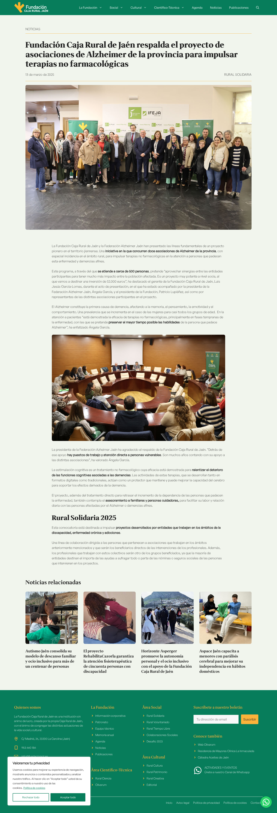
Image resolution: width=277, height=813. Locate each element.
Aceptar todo (68, 797)
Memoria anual (104, 735)
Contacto (257, 803)
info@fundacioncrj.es (34, 756)
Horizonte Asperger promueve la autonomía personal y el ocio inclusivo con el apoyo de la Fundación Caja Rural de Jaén (166, 661)
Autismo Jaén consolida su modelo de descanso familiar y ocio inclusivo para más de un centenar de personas (50, 659)
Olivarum (101, 785)
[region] (49, 781)
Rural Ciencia (103, 778)
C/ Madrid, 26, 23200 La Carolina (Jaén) (45, 739)
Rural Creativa (155, 778)
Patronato (101, 722)
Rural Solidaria (238, 74)
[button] (257, 7)
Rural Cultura (155, 765)
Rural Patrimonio (157, 772)
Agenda (197, 7)
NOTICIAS (32, 29)
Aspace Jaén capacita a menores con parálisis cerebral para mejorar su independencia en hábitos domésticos (222, 661)
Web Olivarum (206, 744)
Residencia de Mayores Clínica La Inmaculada (226, 751)
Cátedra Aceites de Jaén (213, 757)
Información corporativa (110, 715)
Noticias (216, 7)
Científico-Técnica (166, 7)
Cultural (136, 7)
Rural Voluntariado (158, 722)
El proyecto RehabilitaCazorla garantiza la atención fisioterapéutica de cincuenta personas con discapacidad (108, 661)
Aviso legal (182, 803)
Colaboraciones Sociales (162, 735)
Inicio (169, 803)
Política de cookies (34, 787)
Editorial (152, 785)
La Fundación (88, 7)
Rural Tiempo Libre (158, 728)
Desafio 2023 (155, 741)
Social (114, 7)
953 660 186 (28, 747)
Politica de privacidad (206, 803)
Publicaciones (239, 7)
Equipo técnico (104, 728)
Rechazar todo (30, 797)
